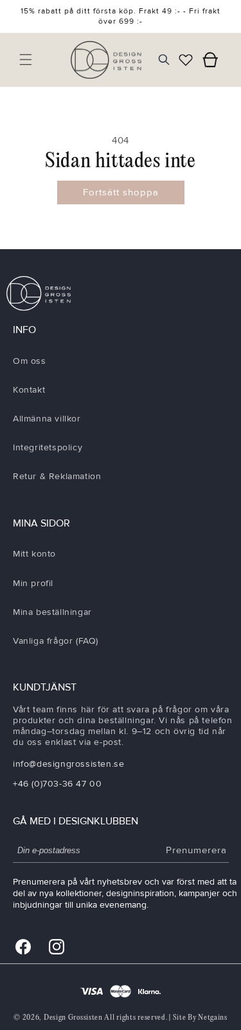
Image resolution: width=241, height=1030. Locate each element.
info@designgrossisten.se (68, 763)
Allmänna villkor (47, 418)
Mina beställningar (52, 612)
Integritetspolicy (47, 447)
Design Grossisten (73, 1017)
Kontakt (29, 389)
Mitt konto (34, 553)
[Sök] (164, 59)
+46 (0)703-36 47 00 (57, 783)
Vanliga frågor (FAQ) (55, 640)
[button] (26, 59)
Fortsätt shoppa (121, 192)
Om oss (29, 361)
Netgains (213, 1017)
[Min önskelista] (185, 59)
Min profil (33, 583)
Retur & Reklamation (57, 476)
